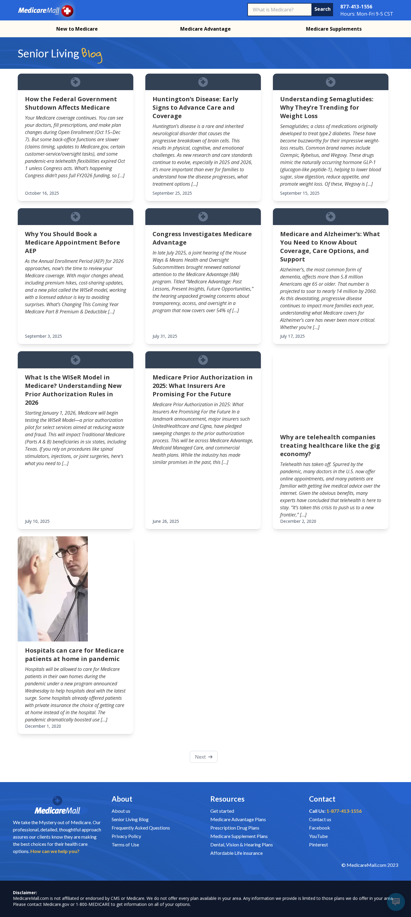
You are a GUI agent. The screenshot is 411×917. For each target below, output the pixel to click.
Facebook (319, 827)
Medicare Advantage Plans (238, 819)
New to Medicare (77, 29)
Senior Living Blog (130, 819)
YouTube (318, 836)
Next (200, 757)
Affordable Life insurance (236, 853)
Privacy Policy (126, 836)
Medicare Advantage (205, 29)
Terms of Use (125, 844)
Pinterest (318, 844)
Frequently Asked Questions (141, 827)
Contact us (320, 819)
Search (323, 8)
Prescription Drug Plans (234, 827)
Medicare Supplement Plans (239, 836)
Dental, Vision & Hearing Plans (241, 844)
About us (121, 811)
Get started (222, 811)
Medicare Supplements (334, 29)
